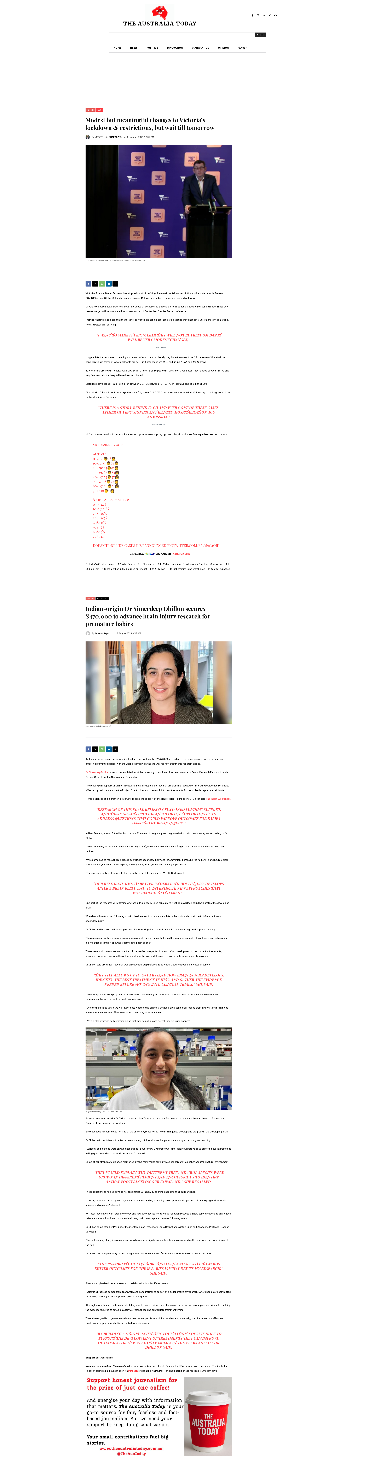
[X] (269, 15)
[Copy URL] (115, 284)
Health (99, 110)
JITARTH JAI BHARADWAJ (108, 137)
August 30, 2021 (181, 553)
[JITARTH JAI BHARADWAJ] (89, 137)
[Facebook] (252, 15)
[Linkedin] (264, 15)
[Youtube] (275, 15)
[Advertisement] (187, 86)
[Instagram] (258, 15)
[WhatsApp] (102, 284)
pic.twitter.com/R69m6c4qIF (193, 545)
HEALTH (90, 110)
